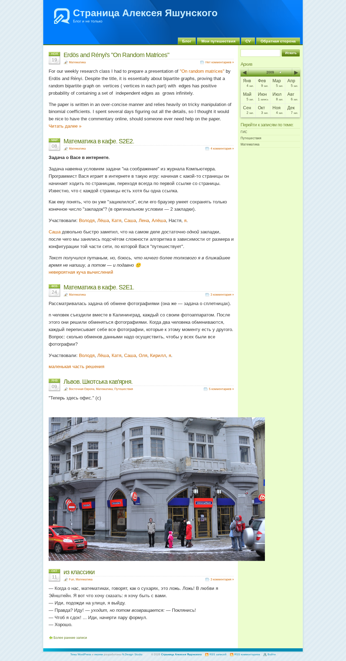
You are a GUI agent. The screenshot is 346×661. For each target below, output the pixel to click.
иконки (98, 654)
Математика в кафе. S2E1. (99, 287)
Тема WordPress (80, 654)
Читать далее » (65, 126)
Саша (130, 220)
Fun (71, 579)
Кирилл (158, 355)
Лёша (103, 220)
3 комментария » (222, 294)
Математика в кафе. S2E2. (99, 141)
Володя (87, 220)
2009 (270, 72)
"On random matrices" (202, 71)
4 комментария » (222, 148)
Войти (272, 654)
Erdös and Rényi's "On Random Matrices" (116, 54)
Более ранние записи (70, 638)
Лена (144, 220)
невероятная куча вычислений (81, 272)
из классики (79, 572)
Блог (186, 41)
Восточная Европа (81, 389)
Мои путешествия (218, 41)
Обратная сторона (278, 41)
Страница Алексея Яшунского (145, 12)
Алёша (159, 220)
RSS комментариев (247, 654)
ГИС (244, 132)
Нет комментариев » (219, 62)
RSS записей (218, 654)
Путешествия (123, 389)
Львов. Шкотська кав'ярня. (98, 381)
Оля (143, 355)
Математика (77, 62)
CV (248, 41)
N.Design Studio (132, 654)
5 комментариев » (221, 389)
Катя (116, 220)
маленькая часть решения (76, 366)
